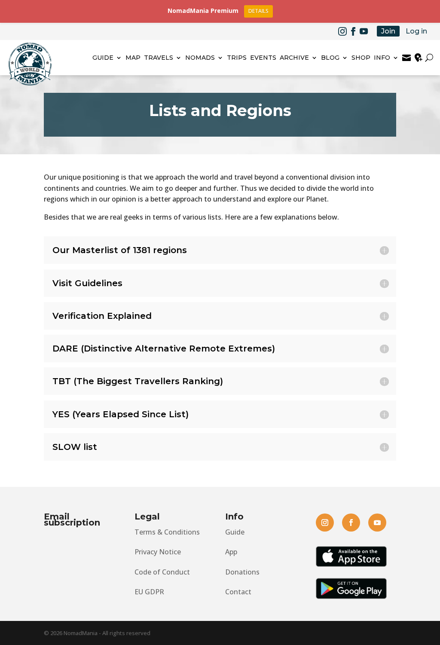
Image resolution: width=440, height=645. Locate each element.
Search (430, 57)
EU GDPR (149, 591)
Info (382, 57)
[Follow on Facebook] (353, 31)
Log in (416, 31)
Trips (237, 57)
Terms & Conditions (167, 532)
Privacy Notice (157, 551)
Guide (102, 57)
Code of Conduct (162, 572)
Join (388, 31)
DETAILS (258, 11)
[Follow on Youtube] (364, 31)
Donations (242, 572)
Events (263, 57)
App (231, 551)
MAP (133, 57)
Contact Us (406, 57)
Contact (238, 591)
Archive (294, 57)
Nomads (200, 57)
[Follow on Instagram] (342, 31)
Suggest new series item (418, 57)
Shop (360, 57)
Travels (158, 57)
